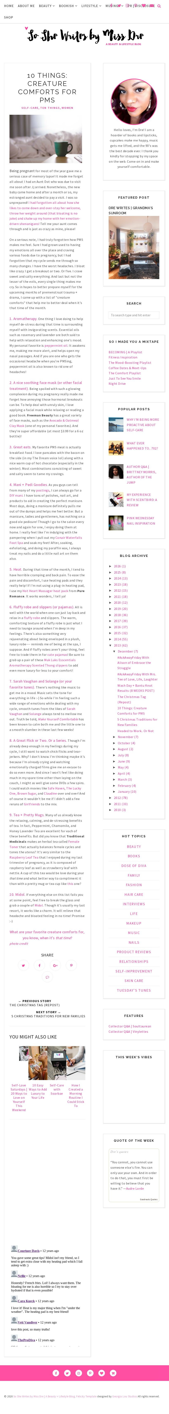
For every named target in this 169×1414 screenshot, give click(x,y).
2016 (118, 627)
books (134, 856)
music (134, 933)
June (122, 761)
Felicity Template (86, 1396)
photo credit (18, 943)
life (134, 913)
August (123, 749)
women (67, 108)
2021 (118, 597)
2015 (118, 633)
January (124, 791)
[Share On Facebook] (39, 965)
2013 (118, 645)
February (125, 785)
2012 (118, 798)
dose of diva (133, 865)
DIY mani (16, 495)
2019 (118, 609)
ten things (50, 108)
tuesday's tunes (134, 990)
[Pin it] (71, 965)
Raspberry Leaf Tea (23, 857)
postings (42, 490)
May (121, 767)
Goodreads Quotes (148, 1199)
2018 (118, 615)
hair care (133, 894)
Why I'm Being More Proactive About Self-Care (143, 424)
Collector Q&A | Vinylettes (128, 1031)
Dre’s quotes (119, 1151)
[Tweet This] (23, 965)
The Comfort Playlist (125, 373)
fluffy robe (32, 618)
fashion (134, 885)
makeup (133, 923)
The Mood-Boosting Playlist (130, 362)
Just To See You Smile (125, 378)
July (121, 755)
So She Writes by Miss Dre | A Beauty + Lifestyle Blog (44, 1396)
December (126, 651)
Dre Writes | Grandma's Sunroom (131, 210)
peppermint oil (56, 345)
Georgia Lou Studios (124, 1396)
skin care (133, 980)
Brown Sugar (26, 793)
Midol (39, 905)
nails (134, 942)
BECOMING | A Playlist (125, 352)
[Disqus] (47, 1183)
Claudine (50, 793)
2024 (118, 578)
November (126, 737)
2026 (118, 566)
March (123, 779)
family (134, 875)
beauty (134, 846)
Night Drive (117, 383)
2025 (118, 572)
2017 (118, 621)
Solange (35, 714)
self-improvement (134, 971)
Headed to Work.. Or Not (135, 731)
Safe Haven (56, 788)
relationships (134, 961)
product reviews (134, 952)
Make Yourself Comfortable (58, 719)
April (122, 773)
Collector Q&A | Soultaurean (130, 1026)
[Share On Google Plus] (55, 965)
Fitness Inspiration (123, 357)
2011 (118, 804)
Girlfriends (32, 804)
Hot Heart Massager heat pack (45, 591)
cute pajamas (57, 655)
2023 (118, 584)
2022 (118, 590)
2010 (118, 810)
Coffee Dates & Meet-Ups (128, 368)
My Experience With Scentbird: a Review (142, 500)
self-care (30, 108)
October (124, 743)
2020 (118, 602)
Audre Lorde (135, 1188)
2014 (118, 639)
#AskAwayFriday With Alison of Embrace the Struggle (134, 662)
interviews (134, 904)
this (70, 884)
